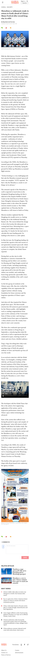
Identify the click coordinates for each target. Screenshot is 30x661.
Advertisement (19, 652)
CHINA (3, 7)
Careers (17, 650)
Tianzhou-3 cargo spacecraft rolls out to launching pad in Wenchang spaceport (19, 571)
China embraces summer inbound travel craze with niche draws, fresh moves (14, 629)
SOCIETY (9, 7)
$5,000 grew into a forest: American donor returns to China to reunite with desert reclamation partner (15, 600)
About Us (3, 650)
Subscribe (24, 3)
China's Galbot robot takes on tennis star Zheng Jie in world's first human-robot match (14, 593)
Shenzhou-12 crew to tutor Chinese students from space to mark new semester (20, 580)
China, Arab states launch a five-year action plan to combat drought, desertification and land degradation (15, 607)
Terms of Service (6, 655)
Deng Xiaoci (5, 21)
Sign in (23, 1)
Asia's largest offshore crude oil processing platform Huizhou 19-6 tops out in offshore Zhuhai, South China (15, 614)
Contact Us (4, 652)
